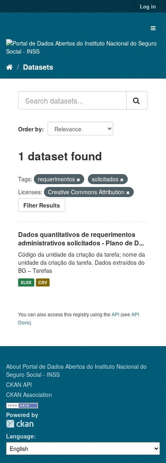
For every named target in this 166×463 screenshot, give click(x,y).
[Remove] (78, 179)
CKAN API (19, 384)
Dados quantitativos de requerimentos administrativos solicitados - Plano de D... (81, 238)
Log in (148, 6)
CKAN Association (29, 394)
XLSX (26, 282)
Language (20, 436)
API (115, 314)
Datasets (38, 67)
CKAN (19, 423)
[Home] (9, 66)
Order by (30, 129)
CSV (42, 282)
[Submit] (137, 100)
